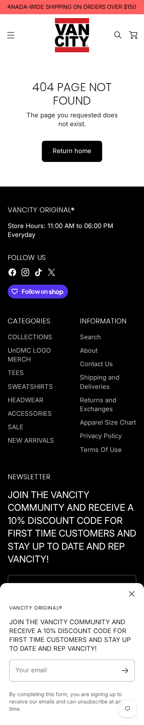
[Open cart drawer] (133, 35)
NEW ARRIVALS (31, 440)
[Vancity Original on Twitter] (51, 272)
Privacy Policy (101, 436)
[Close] (132, 594)
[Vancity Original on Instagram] (25, 272)
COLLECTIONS (30, 337)
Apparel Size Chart (108, 422)
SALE (15, 427)
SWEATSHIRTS (30, 386)
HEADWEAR (25, 400)
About (89, 350)
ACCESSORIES (30, 413)
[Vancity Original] (72, 35)
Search (90, 337)
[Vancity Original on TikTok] (38, 272)
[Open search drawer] (118, 35)
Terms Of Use (101, 449)
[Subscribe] (125, 670)
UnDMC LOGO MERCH (29, 355)
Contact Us (96, 364)
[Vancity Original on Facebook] (12, 272)
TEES (16, 373)
